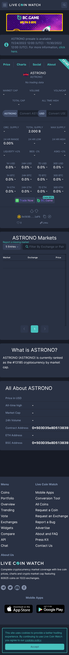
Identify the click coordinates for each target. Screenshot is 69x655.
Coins (5, 492)
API (3, 539)
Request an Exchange (51, 516)
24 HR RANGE (11, 139)
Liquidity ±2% (12, 151)
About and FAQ (46, 534)
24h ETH (26, 187)
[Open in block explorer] (49, 217)
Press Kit (42, 539)
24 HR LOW (34, 139)
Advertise (42, 528)
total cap (18, 100)
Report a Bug (45, 522)
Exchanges (9, 522)
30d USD (58, 163)
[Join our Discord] (17, 588)
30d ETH (58, 187)
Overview (8, 504)
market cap (10, 90)
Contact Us (43, 545)
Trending (7, 510)
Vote (4, 516)
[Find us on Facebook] (24, 588)
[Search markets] (25, 247)
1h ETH (11, 187)
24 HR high (58, 139)
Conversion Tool (47, 498)
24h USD (27, 163)
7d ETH (42, 187)
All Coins (41, 504)
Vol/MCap (60, 90)
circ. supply (11, 127)
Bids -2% (35, 151)
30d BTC (58, 175)
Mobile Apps (44, 492)
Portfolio (7, 498)
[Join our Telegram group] (4, 588)
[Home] (34, 563)
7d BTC (42, 175)
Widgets (7, 528)
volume (34, 90)
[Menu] (5, 5)
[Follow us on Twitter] (10, 588)
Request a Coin (46, 510)
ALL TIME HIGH (50, 100)
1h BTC (11, 175)
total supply (34, 127)
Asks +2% (59, 151)
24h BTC (26, 175)
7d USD (42, 163)
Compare (8, 534)
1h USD (11, 163)
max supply (58, 127)
